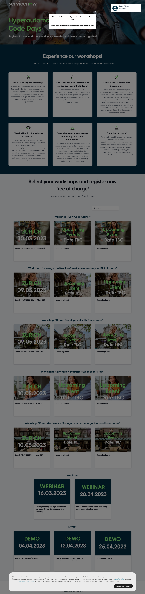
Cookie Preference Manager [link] (24, 581)
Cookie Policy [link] (120, 579)
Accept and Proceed (123, 586)
